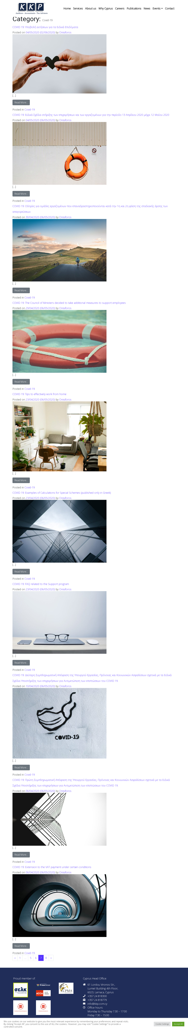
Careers (119, 8)
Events (157, 8)
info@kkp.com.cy (97, 1003)
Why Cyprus (106, 8)
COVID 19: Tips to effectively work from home (39, 394)
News (147, 8)
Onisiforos (65, 32)
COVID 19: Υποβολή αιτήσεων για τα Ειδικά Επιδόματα (45, 27)
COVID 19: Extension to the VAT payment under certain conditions (51, 867)
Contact (169, 8)
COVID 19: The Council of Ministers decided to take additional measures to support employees (69, 303)
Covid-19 (30, 109)
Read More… (22, 102)
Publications (134, 8)
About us (90, 8)
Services (78, 8)
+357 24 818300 (97, 996)
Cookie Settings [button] (162, 1024)
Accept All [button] (178, 1024)
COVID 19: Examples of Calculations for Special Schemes (61, 492)
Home (67, 8)
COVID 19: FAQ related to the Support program (40, 584)
